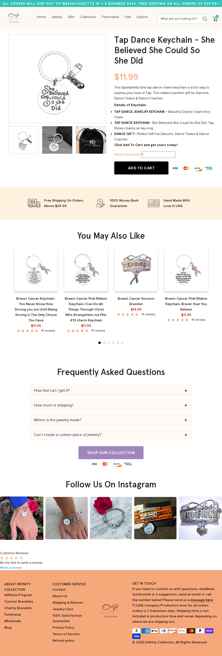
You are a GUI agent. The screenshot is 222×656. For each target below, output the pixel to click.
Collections (88, 17)
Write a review (11, 568)
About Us (59, 596)
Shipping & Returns (67, 602)
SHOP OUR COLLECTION (111, 452)
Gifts (71, 17)
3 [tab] (109, 343)
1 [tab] (99, 343)
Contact (59, 589)
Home (41, 17)
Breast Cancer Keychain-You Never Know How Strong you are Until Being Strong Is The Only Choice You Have (36, 309)
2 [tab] (104, 343)
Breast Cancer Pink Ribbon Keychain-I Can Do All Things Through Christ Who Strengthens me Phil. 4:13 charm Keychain (86, 309)
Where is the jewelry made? (57, 420)
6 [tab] (122, 343)
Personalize (110, 17)
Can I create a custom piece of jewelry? (67, 434)
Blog (8, 627)
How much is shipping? (53, 405)
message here (201, 600)
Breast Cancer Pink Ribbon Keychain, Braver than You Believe (186, 304)
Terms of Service (65, 634)
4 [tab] (113, 343)
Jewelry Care (62, 609)
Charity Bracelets (18, 608)
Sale (128, 17)
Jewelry (56, 17)
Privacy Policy (63, 627)
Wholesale (12, 621)
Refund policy (63, 640)
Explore (142, 17)
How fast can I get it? (52, 390)
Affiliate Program (18, 595)
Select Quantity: (127, 154)
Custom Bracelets (18, 601)
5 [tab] (118, 343)
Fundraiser (12, 614)
